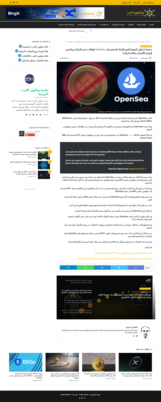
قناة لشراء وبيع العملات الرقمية (33, 51)
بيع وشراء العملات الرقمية (66, 25)
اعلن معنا (137, 2)
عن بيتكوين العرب (148, 2)
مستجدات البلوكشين (118, 25)
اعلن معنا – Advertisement (69, 394)
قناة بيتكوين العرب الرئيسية (35, 46)
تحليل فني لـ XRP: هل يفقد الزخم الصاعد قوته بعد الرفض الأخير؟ (24, 173)
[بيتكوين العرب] (140, 13)
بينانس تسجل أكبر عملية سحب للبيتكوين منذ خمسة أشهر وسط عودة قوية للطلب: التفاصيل (124, 296)
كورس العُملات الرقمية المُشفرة (86, 25)
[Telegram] (10, 2)
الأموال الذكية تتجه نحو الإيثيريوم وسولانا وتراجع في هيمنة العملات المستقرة (22, 153)
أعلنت (130, 135)
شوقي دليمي (144, 58)
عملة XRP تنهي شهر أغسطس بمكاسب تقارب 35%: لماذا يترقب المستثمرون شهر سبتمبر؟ (136, 375)
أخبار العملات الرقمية (133, 42)
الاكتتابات (131, 25)
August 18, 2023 (136, 169)
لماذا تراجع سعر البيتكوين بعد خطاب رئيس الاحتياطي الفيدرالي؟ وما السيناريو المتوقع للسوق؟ (65, 376)
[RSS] (7, 2)
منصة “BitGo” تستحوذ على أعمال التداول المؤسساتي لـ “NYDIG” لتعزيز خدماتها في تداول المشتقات (25, 376)
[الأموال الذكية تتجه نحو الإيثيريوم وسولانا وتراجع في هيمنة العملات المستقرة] (44, 155)
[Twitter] (17, 2)
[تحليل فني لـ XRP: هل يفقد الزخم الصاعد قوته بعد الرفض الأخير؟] (44, 175)
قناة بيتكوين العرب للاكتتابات (34, 56)
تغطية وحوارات (141, 25)
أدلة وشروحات (104, 25)
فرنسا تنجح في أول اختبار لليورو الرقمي (23, 162)
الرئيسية (148, 42)
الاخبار (152, 25)
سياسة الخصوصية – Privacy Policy (89, 394)
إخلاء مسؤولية (126, 2)
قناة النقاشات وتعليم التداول (35, 60)
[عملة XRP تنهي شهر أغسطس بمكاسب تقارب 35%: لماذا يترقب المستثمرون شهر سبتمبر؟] (135, 362)
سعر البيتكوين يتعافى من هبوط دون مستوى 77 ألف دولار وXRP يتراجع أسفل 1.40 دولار (99, 375)
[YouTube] (14, 2)
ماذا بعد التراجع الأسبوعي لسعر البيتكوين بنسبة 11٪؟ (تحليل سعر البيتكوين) (123, 253)
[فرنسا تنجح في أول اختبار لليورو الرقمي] (44, 165)
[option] (106, 297)
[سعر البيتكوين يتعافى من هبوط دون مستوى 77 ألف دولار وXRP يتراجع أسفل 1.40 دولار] (98, 362)
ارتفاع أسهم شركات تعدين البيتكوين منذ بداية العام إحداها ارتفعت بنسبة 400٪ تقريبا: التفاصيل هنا (115, 258)
